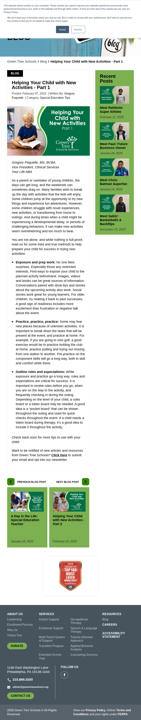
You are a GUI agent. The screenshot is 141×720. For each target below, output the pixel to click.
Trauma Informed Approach (81, 639)
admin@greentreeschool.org (30, 686)
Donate (19, 646)
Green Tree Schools (22, 61)
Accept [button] (62, 29)
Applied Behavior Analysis (81, 647)
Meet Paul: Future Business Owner (114, 146)
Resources (111, 614)
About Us (15, 614)
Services (46, 614)
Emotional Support (51, 628)
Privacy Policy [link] (95, 710)
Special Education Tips (55, 97)
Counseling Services (84, 654)
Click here (59, 455)
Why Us (12, 630)
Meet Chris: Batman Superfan (113, 182)
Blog (43, 61)
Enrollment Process (20, 624)
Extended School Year (50, 656)
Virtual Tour (14, 635)
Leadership (14, 619)
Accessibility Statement (113, 635)
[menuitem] (23, 615)
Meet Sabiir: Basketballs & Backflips (111, 220)
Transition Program (51, 645)
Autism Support (49, 619)
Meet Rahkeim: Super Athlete (111, 110)
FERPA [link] (123, 714)
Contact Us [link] (22, 696)
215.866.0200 (23, 679)
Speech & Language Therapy (83, 630)
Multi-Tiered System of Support (52, 639)
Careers (109, 624)
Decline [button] (78, 29)
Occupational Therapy (79, 621)
